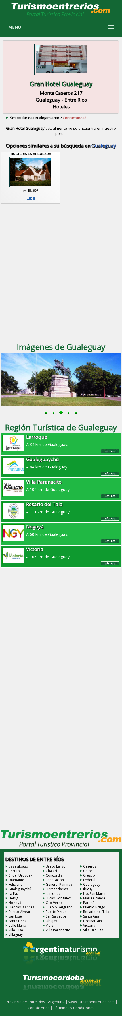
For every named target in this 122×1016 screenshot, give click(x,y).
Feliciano (16, 884)
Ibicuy (87, 889)
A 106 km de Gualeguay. (48, 552)
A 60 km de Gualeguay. (47, 530)
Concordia (54, 875)
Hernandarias (57, 889)
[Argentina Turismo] (61, 969)
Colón (88, 870)
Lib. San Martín (94, 893)
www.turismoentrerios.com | (92, 1001)
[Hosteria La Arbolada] (31, 187)
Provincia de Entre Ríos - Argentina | (37, 1001)
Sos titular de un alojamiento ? (48, 117)
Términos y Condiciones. (74, 1007)
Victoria (89, 925)
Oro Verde (54, 902)
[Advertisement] (61, 272)
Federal (89, 879)
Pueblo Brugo (94, 907)
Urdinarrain (92, 920)
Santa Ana (91, 916)
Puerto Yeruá (56, 911)
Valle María (17, 925)
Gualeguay (91, 884)
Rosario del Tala (96, 911)
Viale (49, 925)
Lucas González (58, 898)
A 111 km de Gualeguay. (48, 508)
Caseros (89, 866)
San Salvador (56, 916)
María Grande (94, 898)
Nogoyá (15, 902)
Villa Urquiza (93, 930)
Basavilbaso (18, 866)
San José (15, 916)
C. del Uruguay (20, 875)
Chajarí (51, 870)
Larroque (53, 893)
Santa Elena (18, 920)
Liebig (13, 898)
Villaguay (16, 934)
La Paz (14, 893)
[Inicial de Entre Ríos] (61, 16)
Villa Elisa (16, 930)
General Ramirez (59, 884)
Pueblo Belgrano (59, 907)
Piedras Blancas (21, 907)
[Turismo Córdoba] (61, 997)
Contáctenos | (40, 1007)
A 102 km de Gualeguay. (48, 485)
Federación (55, 879)
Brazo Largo (56, 866)
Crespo (89, 875)
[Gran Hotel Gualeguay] (61, 75)
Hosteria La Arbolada (31, 154)
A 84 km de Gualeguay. (47, 463)
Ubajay (51, 920)
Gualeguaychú (20, 889)
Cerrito (14, 870)
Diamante (16, 879)
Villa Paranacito (58, 930)
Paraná (88, 902)
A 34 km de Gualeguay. (47, 440)
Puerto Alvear (19, 911)
